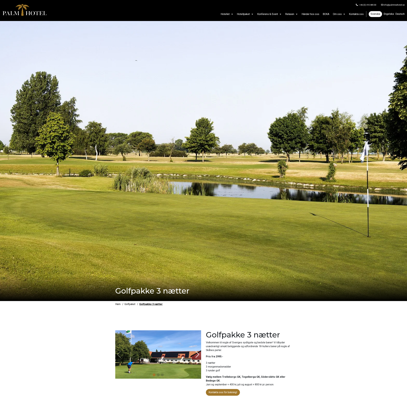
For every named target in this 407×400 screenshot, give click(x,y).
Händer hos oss (310, 14)
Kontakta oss (356, 14)
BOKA (326, 14)
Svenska (375, 13)
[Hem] (24, 10)
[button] (154, 374)
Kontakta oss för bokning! (223, 392)
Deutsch (400, 13)
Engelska (389, 13)
